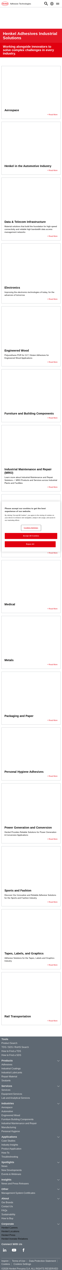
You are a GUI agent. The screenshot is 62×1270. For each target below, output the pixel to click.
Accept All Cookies (31, 536)
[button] (46, 4)
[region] (31, 526)
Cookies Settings (22, 1264)
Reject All (30, 544)
